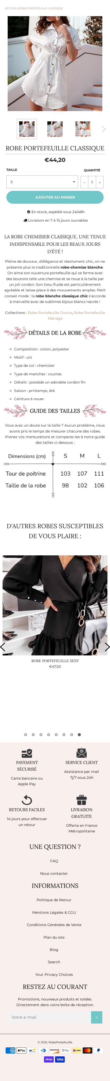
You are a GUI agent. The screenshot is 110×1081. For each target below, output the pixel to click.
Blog (54, 949)
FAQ (54, 861)
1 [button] (25, 734)
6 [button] (64, 734)
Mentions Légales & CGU (54, 912)
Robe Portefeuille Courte (50, 312)
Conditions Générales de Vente (54, 924)
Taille (11, 170)
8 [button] (79, 734)
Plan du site (53, 937)
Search (54, 962)
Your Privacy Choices (54, 974)
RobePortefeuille (60, 1042)
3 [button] (40, 734)
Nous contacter (54, 873)
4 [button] (48, 734)
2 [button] (33, 734)
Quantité (92, 170)
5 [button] (56, 734)
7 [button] (71, 734)
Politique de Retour (54, 900)
